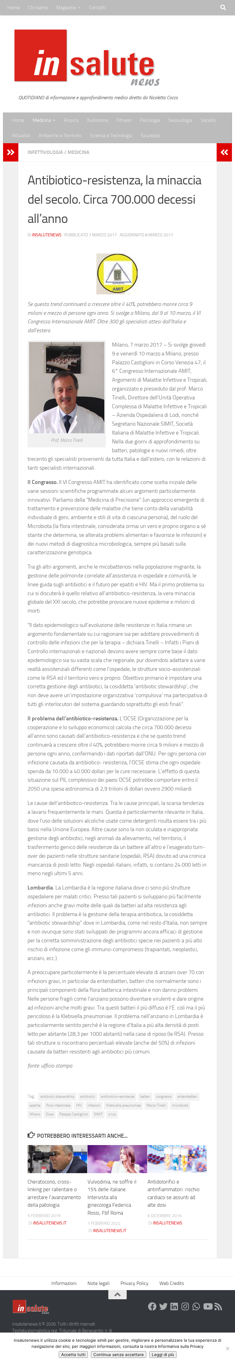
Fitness (124, 120)
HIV (79, 1105)
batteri (145, 1096)
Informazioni (63, 1283)
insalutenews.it (49, 1223)
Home (13, 7)
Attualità (21, 135)
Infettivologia (45, 152)
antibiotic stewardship (57, 1096)
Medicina (42, 120)
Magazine (66, 7)
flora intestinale (58, 1105)
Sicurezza (150, 135)
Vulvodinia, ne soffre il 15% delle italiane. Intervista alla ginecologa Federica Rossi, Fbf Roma (112, 1197)
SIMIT (98, 1114)
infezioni (94, 1105)
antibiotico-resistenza (117, 1096)
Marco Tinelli (156, 1105)
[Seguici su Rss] (218, 1306)
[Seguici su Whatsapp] (196, 1306)
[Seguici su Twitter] (163, 1306)
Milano (35, 1114)
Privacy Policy (134, 1283)
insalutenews (47, 235)
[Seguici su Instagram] (185, 1306)
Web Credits (171, 1283)
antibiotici (87, 1096)
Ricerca (71, 120)
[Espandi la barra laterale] (10, 152)
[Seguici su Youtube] (207, 1306)
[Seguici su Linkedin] (174, 1306)
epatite (35, 1105)
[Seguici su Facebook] (152, 1306)
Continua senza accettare (118, 1354)
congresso (164, 1096)
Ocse (50, 1114)
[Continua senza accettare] (227, 1348)
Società (208, 120)
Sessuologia (180, 120)
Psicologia (150, 120)
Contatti (97, 7)
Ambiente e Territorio (60, 135)
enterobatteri (187, 1096)
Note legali (99, 1283)
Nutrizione (97, 120)
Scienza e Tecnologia (111, 135)
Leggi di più (163, 1354)
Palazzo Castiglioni (73, 1114)
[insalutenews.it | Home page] (87, 58)
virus (112, 1114)
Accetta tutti (73, 1354)
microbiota (180, 1105)
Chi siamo (38, 7)
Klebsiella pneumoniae (123, 1105)
